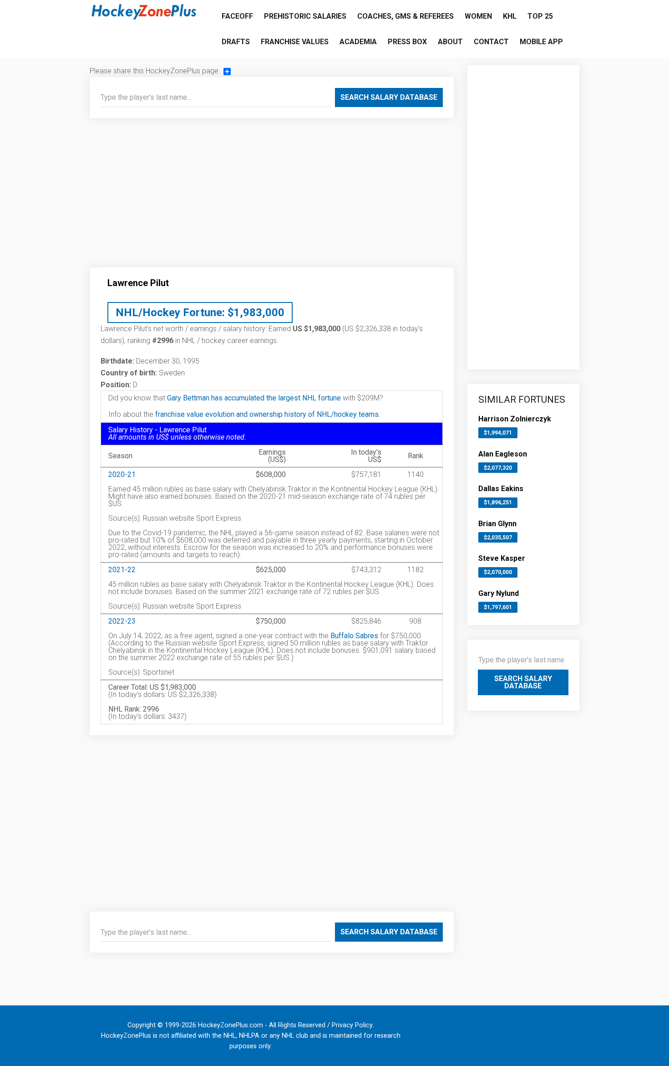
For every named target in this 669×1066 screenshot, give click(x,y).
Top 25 (540, 16)
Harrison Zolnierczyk (514, 419)
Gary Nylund (498, 593)
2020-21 (122, 474)
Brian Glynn (497, 523)
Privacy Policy (352, 1025)
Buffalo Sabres (354, 635)
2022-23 (122, 621)
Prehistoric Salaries (305, 16)
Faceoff (237, 16)
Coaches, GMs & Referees (405, 16)
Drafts (236, 41)
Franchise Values (295, 41)
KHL (510, 16)
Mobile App (541, 41)
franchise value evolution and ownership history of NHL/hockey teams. (267, 414)
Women (478, 16)
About (450, 41)
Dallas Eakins (500, 488)
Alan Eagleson (502, 454)
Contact (491, 41)
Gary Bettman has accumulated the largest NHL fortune (254, 398)
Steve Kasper (501, 558)
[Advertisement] (272, 196)
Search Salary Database (388, 97)
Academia (358, 41)
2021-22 (122, 569)
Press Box (407, 41)
